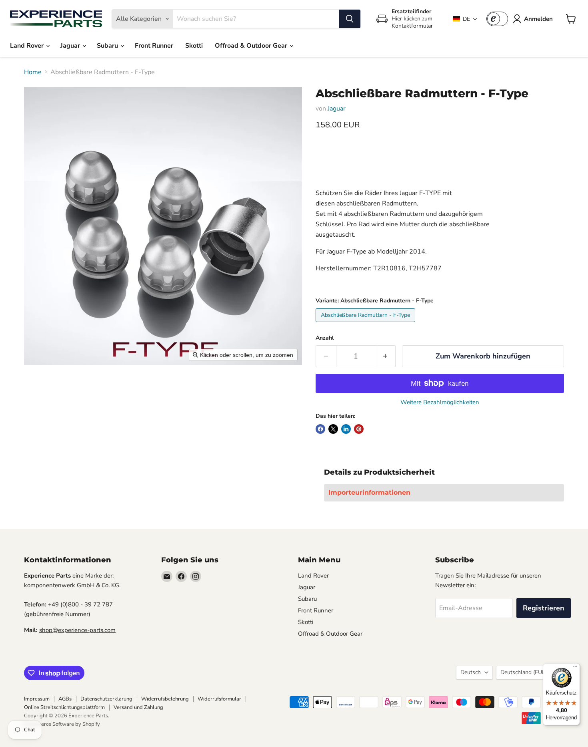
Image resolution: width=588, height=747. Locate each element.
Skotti (194, 45)
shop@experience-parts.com (77, 630)
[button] (465, 19)
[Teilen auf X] (333, 429)
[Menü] (575, 668)
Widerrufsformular (219, 699)
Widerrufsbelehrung (165, 699)
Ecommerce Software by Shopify (62, 724)
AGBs (65, 699)
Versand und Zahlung (138, 707)
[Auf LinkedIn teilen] (346, 429)
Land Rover (27, 45)
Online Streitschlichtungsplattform (64, 707)
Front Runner (154, 45)
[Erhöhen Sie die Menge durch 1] (385, 356)
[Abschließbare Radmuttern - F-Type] (366, 324)
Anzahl (325, 338)
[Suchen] (349, 19)
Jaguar (71, 45)
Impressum (37, 699)
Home (33, 72)
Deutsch (470, 672)
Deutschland (526, 672)
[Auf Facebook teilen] (320, 429)
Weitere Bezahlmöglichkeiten (439, 402)
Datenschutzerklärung (106, 699)
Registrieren (543, 608)
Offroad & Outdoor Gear (252, 45)
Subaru (108, 45)
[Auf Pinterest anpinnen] (359, 429)
